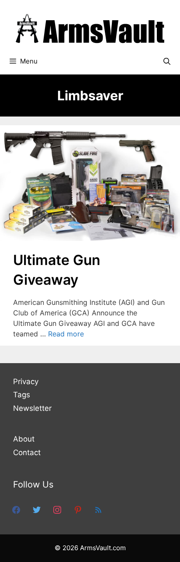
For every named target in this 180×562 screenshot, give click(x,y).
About (24, 439)
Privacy (25, 381)
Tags (21, 394)
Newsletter (32, 408)
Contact (27, 452)
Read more (66, 333)
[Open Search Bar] (166, 61)
